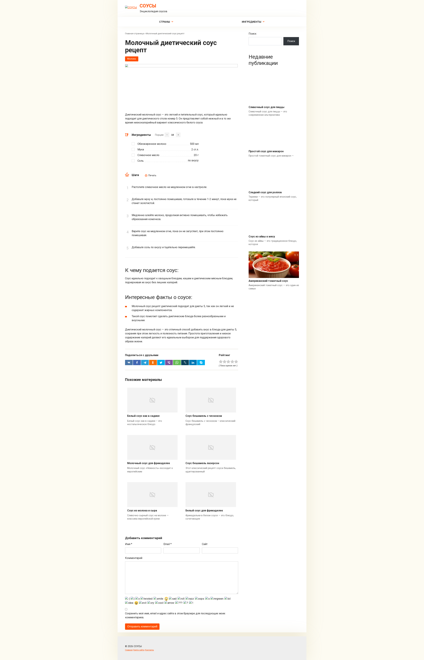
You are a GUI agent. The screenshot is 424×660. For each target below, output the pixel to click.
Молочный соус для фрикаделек (148, 463)
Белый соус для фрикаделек (204, 510)
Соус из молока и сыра (142, 510)
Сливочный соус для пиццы (266, 107)
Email (167, 544)
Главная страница (134, 33)
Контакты (149, 650)
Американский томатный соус (268, 280)
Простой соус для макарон (266, 151)
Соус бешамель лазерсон (202, 463)
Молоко (131, 58)
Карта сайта (138, 650)
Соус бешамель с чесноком (204, 415)
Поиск (252, 33)
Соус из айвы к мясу (262, 236)
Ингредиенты (251, 21)
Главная (129, 650)
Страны (164, 21)
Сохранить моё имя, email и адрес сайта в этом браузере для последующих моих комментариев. (175, 615)
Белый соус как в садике (143, 415)
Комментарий (133, 558)
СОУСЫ (148, 6)
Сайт (205, 544)
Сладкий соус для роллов (265, 192)
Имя (128, 544)
